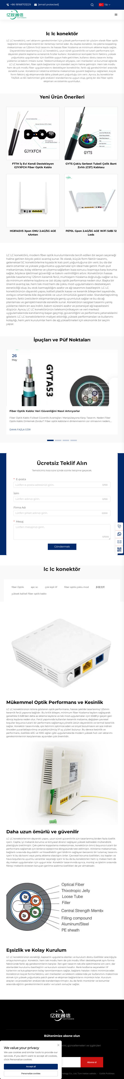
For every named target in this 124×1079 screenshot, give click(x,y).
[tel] (119, 526)
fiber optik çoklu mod (76, 587)
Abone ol (92, 1062)
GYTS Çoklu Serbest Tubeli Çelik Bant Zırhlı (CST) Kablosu (91, 165)
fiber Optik (18, 587)
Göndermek (62, 546)
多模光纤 (100, 587)
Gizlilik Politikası (106, 1073)
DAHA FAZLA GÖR (20, 429)
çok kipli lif (51, 587)
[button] (50, 440)
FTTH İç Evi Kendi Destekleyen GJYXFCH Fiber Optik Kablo (33, 165)
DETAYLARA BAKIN (33, 133)
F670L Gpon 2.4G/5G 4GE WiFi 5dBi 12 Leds (91, 232)
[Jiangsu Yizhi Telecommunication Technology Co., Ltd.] (16, 14)
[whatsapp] (119, 534)
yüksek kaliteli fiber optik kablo (29, 593)
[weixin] (119, 549)
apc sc (34, 587)
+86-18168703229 (20, 4)
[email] (119, 542)
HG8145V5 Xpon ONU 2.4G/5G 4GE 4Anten (33, 232)
